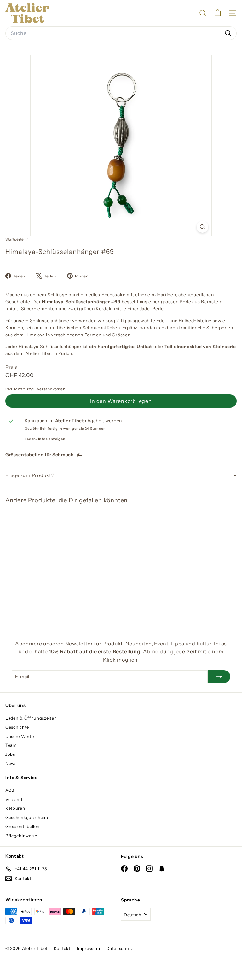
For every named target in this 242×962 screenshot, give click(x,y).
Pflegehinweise (21, 835)
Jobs (10, 754)
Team (11, 745)
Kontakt (62, 948)
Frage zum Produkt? (30, 475)
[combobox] (121, 33)
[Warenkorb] (217, 13)
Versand (13, 799)
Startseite (15, 239)
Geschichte (17, 727)
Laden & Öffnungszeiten (31, 717)
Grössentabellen (22, 826)
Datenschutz (119, 948)
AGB (9, 790)
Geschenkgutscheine (27, 817)
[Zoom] (202, 227)
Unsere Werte (19, 736)
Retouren (15, 808)
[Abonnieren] (219, 676)
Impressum (88, 948)
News (11, 763)
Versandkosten (51, 389)
